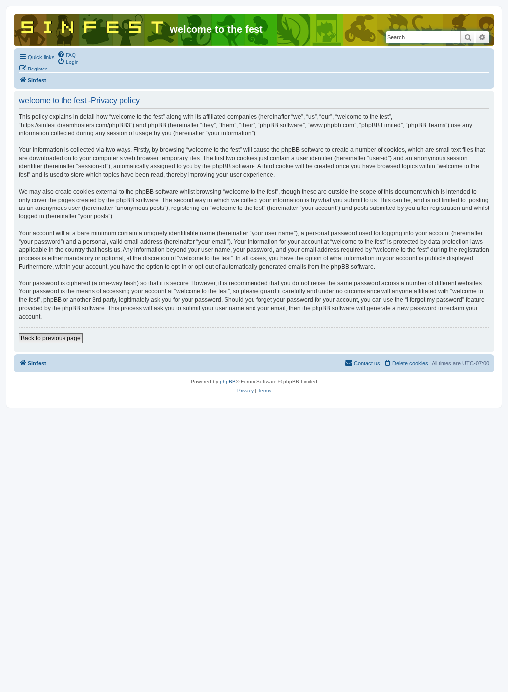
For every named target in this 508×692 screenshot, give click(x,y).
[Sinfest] (93, 25)
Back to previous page (51, 338)
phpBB (228, 381)
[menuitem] (66, 54)
